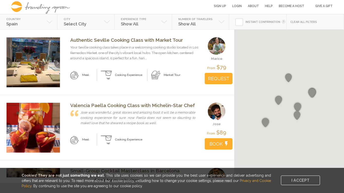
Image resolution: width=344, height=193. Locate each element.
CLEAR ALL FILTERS (303, 22)
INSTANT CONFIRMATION (263, 22)
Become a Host (291, 6)
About (253, 6)
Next (57, 60)
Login (237, 6)
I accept (300, 180)
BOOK (216, 144)
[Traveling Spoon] (42, 7)
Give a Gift (324, 6)
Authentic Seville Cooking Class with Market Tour (126, 40)
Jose (217, 124)
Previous (9, 60)
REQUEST (218, 78)
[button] (298, 107)
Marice (216, 59)
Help (269, 6)
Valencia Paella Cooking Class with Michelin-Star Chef (132, 105)
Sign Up (220, 6)
